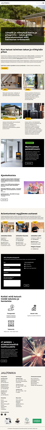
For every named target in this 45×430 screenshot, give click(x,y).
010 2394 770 (5, 240)
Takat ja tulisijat (4, 401)
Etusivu (2, 400)
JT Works (2, 407)
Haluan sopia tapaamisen (31, 268)
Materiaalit (18, 401)
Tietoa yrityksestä (19, 400)
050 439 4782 (20, 240)
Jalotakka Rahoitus (20, 403)
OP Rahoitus (18, 405)
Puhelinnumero (7, 267)
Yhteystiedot (3, 409)
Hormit (2, 402)
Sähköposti (6, 272)
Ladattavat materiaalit (11, 317)
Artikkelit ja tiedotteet (11, 315)
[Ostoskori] (41, 3)
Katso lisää (4, 199)
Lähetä (26, 285)
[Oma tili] (39, 3)
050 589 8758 (35, 239)
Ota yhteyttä (4, 68)
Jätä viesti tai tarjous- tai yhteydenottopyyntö (9, 278)
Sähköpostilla (29, 266)
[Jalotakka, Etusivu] (5, 3)
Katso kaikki (29, 163)
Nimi (4, 262)
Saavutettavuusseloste (23, 428)
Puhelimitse (28, 264)
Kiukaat (2, 405)
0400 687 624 (35, 248)
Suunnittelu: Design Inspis (32, 428)
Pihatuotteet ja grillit (5, 403)
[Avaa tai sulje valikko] (43, 3)
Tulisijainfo (18, 402)
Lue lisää (4, 360)
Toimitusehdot (19, 406)
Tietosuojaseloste (16, 428)
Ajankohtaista (4, 406)
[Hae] (37, 3)
